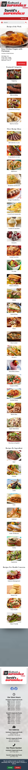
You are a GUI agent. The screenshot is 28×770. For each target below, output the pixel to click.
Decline (18, 767)
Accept (10, 767)
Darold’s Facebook (15, 688)
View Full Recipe (21, 63)
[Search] (26, 22)
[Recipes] (1, 22)
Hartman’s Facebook (12, 688)
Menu (23, 18)
